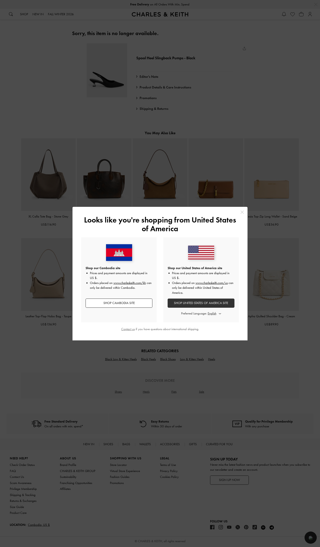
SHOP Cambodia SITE (119, 303)
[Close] (242, 212)
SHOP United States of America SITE (201, 303)
